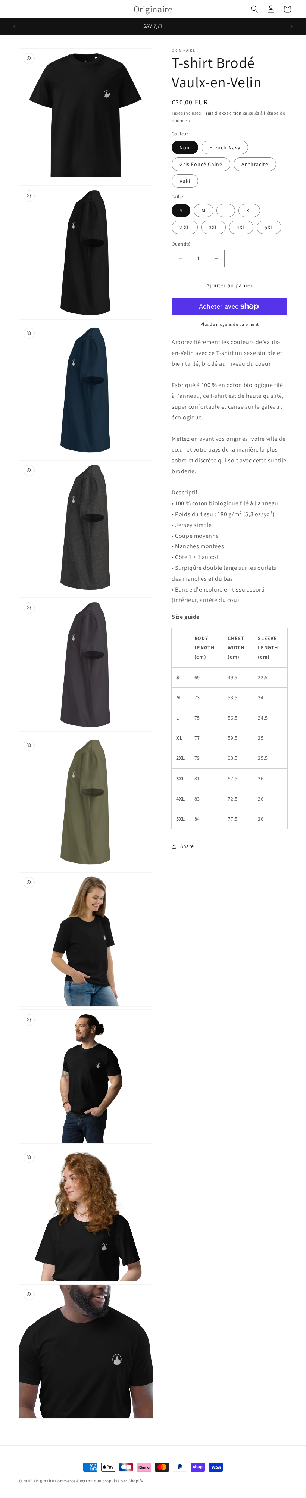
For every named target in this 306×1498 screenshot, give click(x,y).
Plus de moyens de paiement (229, 324)
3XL (213, 227)
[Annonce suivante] (291, 26)
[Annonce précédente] (14, 26)
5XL (269, 227)
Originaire (44, 1480)
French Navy (224, 147)
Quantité (181, 244)
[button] (15, 9)
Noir (184, 147)
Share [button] (187, 846)
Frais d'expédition (222, 113)
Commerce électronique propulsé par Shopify (99, 1480)
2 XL (184, 227)
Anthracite (254, 164)
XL (249, 210)
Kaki (184, 181)
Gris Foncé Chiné (200, 164)
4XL (241, 227)
